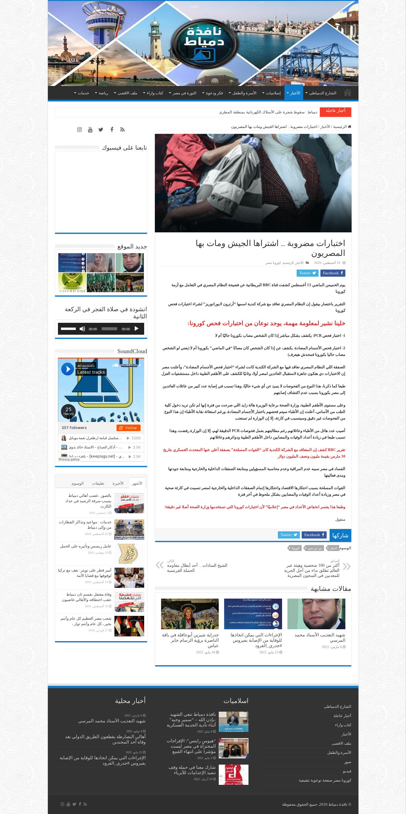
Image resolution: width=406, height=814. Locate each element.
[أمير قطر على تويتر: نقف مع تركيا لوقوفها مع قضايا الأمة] (129, 578)
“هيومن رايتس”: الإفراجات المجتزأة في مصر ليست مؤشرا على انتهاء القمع (191, 746)
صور (347, 762)
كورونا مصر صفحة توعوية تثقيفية (325, 780)
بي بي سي (315, 548)
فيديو (347, 771)
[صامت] (82, 329)
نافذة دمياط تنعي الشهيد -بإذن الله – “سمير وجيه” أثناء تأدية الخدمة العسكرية (191, 719)
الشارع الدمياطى (322, 93)
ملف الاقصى (127, 93)
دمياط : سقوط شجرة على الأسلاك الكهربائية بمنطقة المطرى (268, 112)
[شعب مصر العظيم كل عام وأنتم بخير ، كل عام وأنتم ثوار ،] (129, 626)
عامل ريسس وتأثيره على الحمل (85, 546)
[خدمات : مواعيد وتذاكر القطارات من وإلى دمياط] (129, 529)
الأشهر (137, 483)
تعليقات (98, 483)
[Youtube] (90, 129)
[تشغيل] (136, 329)
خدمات (83, 93)
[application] (101, 329)
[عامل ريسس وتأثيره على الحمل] (129, 554)
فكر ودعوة (214, 93)
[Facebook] (112, 129)
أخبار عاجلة (342, 715)
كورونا (296, 548)
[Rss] (122, 129)
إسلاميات (273, 93)
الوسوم (78, 483)
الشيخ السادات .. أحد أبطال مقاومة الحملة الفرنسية (197, 566)
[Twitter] (101, 129)
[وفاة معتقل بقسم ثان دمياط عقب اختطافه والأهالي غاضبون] (129, 602)
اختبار (333, 548)
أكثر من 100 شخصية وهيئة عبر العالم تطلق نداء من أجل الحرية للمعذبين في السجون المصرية (311, 568)
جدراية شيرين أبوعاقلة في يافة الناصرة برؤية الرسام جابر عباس (190, 640)
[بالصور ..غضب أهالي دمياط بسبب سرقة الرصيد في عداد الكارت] (129, 503)
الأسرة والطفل (244, 93)
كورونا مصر (273, 262)
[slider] (69, 328)
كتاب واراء (155, 93)
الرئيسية (347, 92)
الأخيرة (118, 483)
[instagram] (79, 129)
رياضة (103, 93)
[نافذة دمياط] (203, 43)
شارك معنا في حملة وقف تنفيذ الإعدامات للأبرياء (192, 770)
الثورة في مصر (184, 93)
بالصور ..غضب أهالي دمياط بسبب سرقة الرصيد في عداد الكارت (88, 500)
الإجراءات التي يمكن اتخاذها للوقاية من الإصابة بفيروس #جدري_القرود (256, 640)
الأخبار (295, 93)
